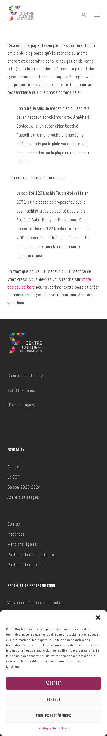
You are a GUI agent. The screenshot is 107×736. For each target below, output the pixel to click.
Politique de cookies (53, 728)
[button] (98, 618)
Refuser (53, 699)
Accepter (54, 683)
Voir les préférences (53, 716)
